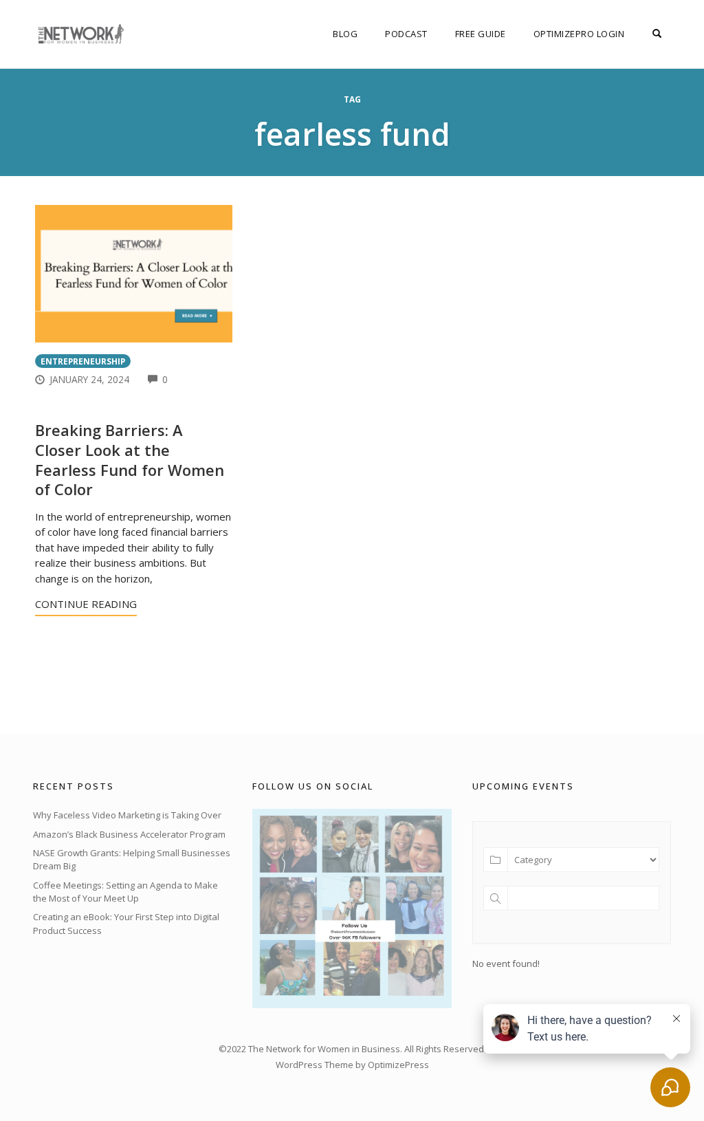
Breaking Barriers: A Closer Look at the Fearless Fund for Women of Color (129, 459)
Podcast (406, 34)
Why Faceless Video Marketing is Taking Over (127, 815)
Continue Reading (86, 604)
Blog (345, 34)
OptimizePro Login (579, 34)
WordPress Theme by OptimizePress (352, 1064)
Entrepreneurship (83, 361)
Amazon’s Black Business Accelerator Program (129, 834)
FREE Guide (480, 34)
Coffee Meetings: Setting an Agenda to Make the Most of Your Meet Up (125, 892)
